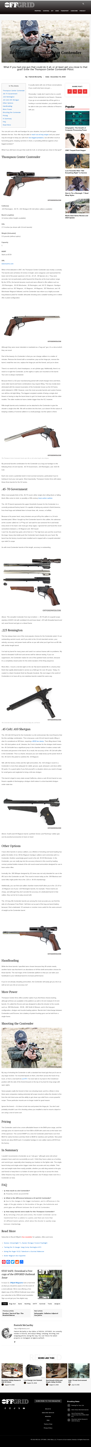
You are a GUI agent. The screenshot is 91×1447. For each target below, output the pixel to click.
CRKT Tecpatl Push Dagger (75, 150)
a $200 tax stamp (38, 741)
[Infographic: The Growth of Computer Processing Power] (77, 118)
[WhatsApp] (85, 91)
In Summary (7, 118)
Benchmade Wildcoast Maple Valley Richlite (54, 1381)
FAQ (4, 122)
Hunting (27, 1304)
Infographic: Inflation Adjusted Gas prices (46, 1314)
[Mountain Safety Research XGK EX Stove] (12, 1370)
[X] (75, 91)
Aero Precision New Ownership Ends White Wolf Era (80, 1414)
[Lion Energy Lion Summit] (34, 1370)
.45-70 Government (10, 94)
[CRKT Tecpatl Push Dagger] (77, 141)
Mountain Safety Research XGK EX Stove (11, 1381)
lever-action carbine (45, 498)
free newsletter (27, 1237)
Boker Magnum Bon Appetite (15, 1256)
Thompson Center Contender (14, 90)
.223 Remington (8, 97)
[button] (83, 4)
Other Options (8, 103)
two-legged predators (36, 138)
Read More (7, 125)
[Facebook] (15, 1341)
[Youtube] (24, 1408)
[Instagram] (10, 1408)
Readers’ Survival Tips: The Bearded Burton (13, 1314)
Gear (45, 48)
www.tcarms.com (7, 264)
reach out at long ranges (40, 134)
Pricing (5, 115)
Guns (20, 1304)
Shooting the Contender (12, 112)
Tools (50, 1304)
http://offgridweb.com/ (22, 1328)
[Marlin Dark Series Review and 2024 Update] (77, 206)
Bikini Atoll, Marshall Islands (80, 1410)
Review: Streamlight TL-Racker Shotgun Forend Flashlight (25, 1243)
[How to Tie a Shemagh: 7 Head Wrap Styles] (77, 183)
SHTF (35, 1304)
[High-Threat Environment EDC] (79, 1370)
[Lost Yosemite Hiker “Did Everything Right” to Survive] (77, 161)
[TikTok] (14, 1408)
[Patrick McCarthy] (7, 1333)
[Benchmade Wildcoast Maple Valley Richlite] (56, 1370)
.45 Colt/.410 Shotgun (11, 100)
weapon (57, 1304)
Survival (42, 1304)
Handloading (7, 106)
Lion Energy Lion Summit (33, 1380)
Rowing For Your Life (77, 1405)
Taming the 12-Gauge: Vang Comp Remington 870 (22, 1247)
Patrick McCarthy (35, 77)
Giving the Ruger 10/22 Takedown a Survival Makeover (24, 1251)
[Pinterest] (80, 91)
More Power (7, 109)
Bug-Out (12, 1304)
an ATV (24, 1079)
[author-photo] (3, 1384)
